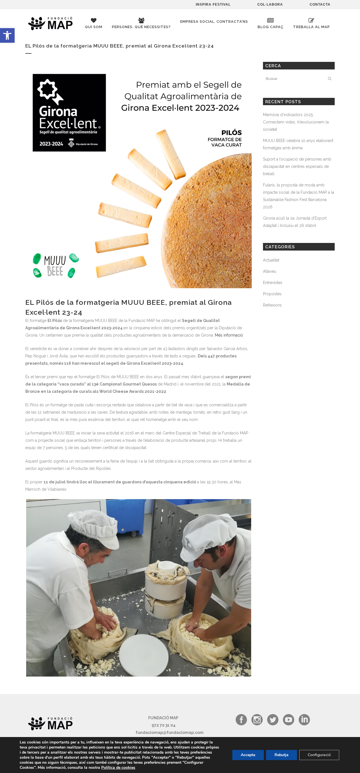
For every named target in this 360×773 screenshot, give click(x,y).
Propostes (272, 294)
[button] (7, 35)
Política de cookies (118, 767)
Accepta (248, 755)
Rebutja (281, 755)
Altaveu (269, 271)
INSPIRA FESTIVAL (213, 4)
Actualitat (271, 260)
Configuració (319, 755)
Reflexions (272, 305)
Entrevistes (272, 282)
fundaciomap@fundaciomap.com (170, 732)
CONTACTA (320, 4)
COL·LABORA (270, 4)
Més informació (229, 335)
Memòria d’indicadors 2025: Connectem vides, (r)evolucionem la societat (296, 122)
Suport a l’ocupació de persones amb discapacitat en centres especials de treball (297, 166)
